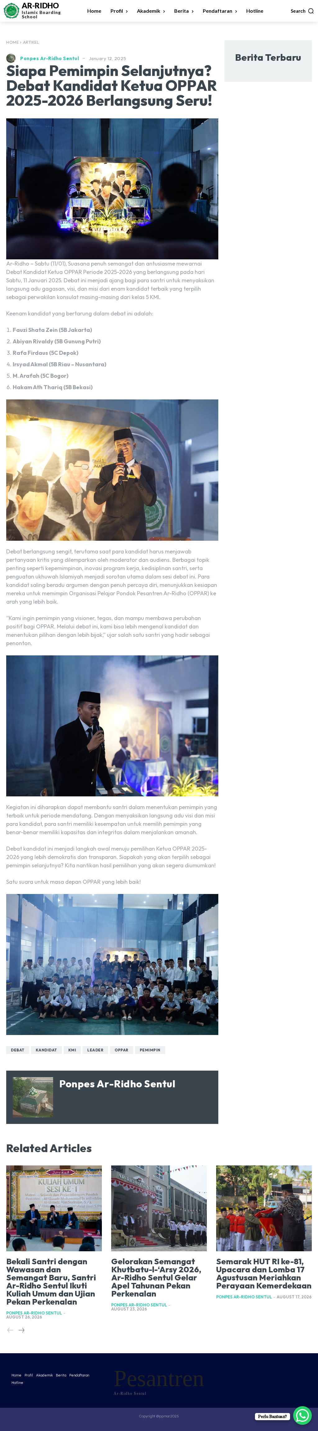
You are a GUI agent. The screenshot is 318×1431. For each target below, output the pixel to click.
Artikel (31, 42)
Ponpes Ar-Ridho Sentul (49, 58)
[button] (302, 11)
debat (18, 1050)
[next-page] (21, 1330)
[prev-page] (10, 1330)
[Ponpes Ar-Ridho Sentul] (12, 58)
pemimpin (150, 1050)
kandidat (46, 1050)
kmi (72, 1050)
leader (95, 1050)
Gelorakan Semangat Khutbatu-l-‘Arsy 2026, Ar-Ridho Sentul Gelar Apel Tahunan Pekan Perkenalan (156, 1277)
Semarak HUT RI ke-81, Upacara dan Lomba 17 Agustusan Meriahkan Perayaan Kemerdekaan (263, 1273)
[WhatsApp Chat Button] (302, 1415)
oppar (122, 1050)
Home (12, 42)
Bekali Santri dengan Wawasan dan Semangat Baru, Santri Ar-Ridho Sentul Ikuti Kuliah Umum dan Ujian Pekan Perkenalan (51, 1281)
